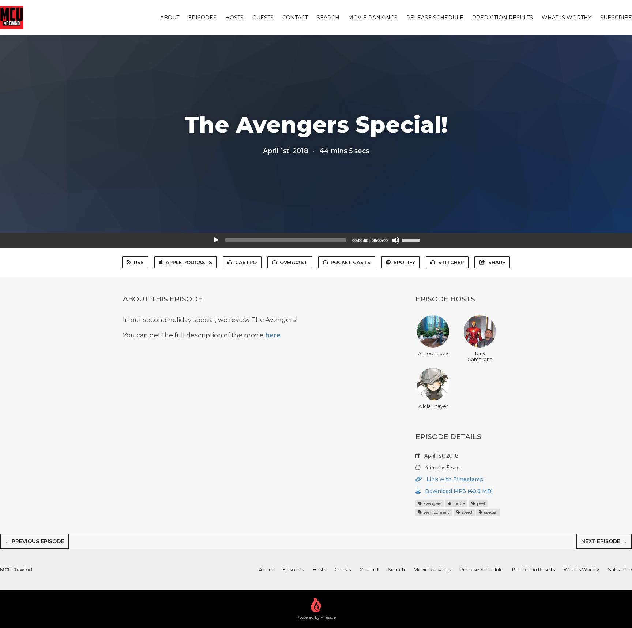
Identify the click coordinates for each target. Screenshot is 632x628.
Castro (246, 262)
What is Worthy (566, 17)
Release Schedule (434, 17)
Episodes (202, 17)
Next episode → (604, 541)
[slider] (412, 239)
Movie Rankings (373, 17)
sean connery (436, 512)
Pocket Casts (350, 262)
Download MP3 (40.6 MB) (458, 491)
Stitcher (451, 262)
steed (466, 512)
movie (458, 503)
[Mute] (395, 240)
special (490, 512)
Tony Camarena (480, 356)
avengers (431, 503)
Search (328, 17)
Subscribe (616, 17)
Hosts (234, 17)
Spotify (404, 262)
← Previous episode (34, 541)
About (169, 17)
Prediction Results (502, 17)
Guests (263, 17)
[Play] (215, 240)
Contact (295, 17)
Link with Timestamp (454, 479)
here (273, 335)
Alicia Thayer (433, 406)
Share (496, 262)
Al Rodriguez (433, 353)
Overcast (294, 262)
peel (480, 503)
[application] (316, 240)
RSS (139, 262)
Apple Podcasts (189, 262)
